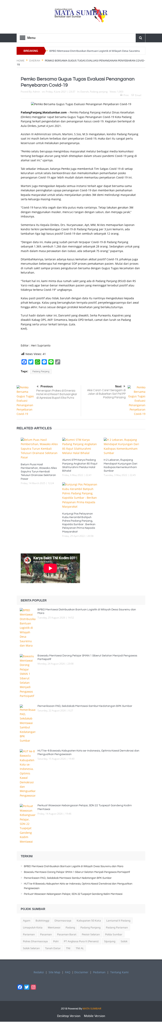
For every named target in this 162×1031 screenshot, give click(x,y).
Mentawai (54, 927)
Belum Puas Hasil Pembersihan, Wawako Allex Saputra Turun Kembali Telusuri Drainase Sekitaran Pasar (39, 471)
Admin (36, 91)
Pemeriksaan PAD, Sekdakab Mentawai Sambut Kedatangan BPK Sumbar (85, 706)
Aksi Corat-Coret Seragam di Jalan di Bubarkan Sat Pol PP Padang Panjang (106, 394)
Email (138, 95)
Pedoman (99, 972)
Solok (124, 941)
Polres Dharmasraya (35, 941)
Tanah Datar (53, 948)
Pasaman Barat (66, 934)
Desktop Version (68, 1016)
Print (126, 95)
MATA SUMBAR (92, 1008)
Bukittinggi (42, 920)
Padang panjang (99, 91)
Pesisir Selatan (91, 934)
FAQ (67, 972)
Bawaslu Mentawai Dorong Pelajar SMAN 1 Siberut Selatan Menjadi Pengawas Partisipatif (77, 872)
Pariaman (29, 934)
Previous (46, 386)
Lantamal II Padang (118, 920)
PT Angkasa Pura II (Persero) (81, 941)
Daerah (84, 91)
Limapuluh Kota (32, 927)
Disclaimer (81, 972)
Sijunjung (109, 941)
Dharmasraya (63, 920)
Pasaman (46, 934)
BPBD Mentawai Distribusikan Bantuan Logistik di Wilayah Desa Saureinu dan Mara (73, 866)
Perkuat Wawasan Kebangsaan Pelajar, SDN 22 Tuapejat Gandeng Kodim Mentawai (73, 894)
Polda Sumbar (113, 934)
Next (118, 386)
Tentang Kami (119, 972)
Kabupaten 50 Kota (89, 920)
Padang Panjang (40, 371)
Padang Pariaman (117, 927)
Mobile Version (94, 1016)
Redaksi (39, 972)
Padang (70, 927)
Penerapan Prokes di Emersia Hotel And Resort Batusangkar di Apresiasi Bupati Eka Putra (56, 394)
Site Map (54, 972)
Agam (26, 920)
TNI (68, 948)
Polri (55, 941)
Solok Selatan (31, 948)
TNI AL (80, 948)
